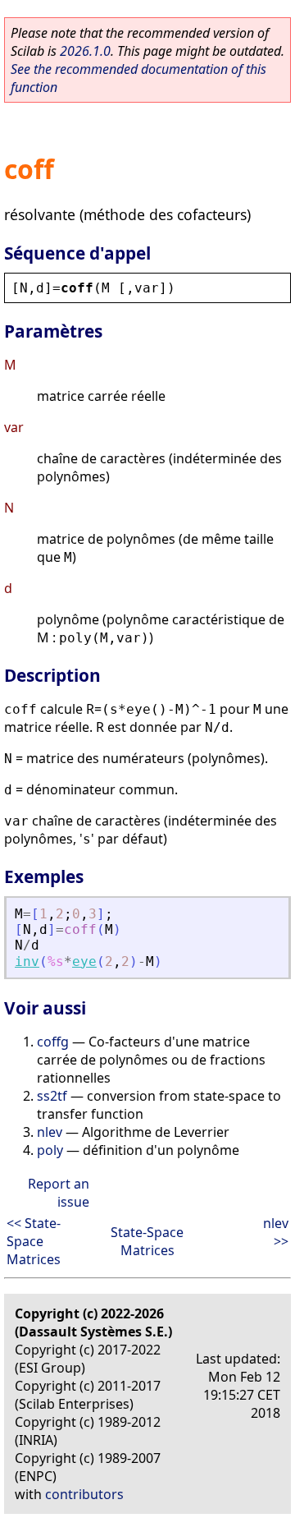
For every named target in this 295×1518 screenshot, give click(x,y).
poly (50, 1150)
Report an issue (58, 1193)
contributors (84, 1494)
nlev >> (275, 1232)
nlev (49, 1132)
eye (84, 961)
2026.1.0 (85, 51)
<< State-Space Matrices (34, 1241)
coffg (53, 1042)
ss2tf (52, 1096)
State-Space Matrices (147, 1241)
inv (27, 961)
